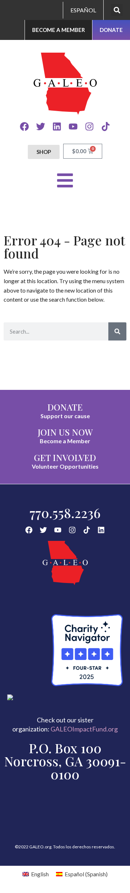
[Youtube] (73, 126)
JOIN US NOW (65, 432)
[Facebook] (24, 126)
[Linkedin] (56, 126)
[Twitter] (40, 126)
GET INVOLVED (65, 457)
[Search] (117, 331)
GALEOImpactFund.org (84, 729)
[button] (117, 10)
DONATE (65, 407)
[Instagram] (89, 126)
